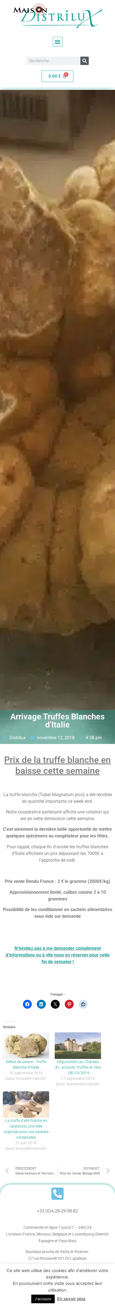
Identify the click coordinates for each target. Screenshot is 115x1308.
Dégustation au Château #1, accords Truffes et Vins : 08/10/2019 (78, 1067)
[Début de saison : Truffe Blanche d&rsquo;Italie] (26, 1045)
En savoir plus (71, 1298)
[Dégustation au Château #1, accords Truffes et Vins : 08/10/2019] (78, 1045)
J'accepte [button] (43, 1299)
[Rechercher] (84, 61)
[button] (58, 42)
